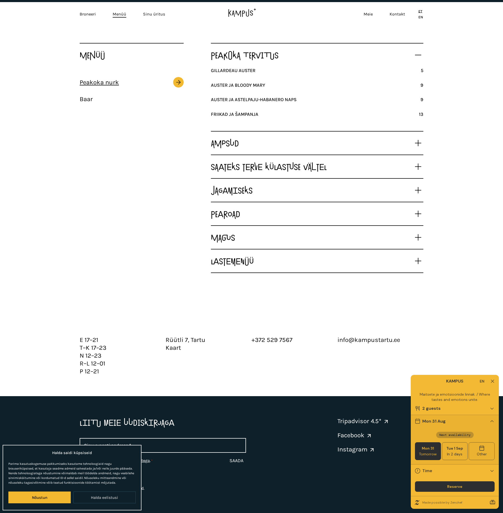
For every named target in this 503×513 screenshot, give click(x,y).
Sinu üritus (154, 14)
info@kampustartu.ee (368, 339)
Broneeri (88, 14)
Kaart (173, 347)
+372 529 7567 (272, 339)
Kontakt (397, 14)
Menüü (119, 14)
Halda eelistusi (104, 497)
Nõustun (39, 497)
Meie (368, 14)
